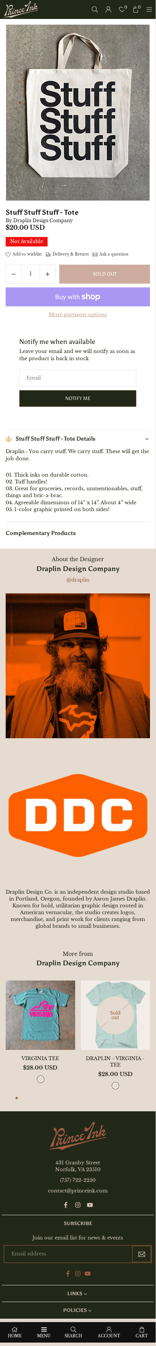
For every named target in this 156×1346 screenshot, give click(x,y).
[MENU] (149, 9)
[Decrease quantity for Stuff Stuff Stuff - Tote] (13, 274)
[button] (16, 1099)
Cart (142, 1335)
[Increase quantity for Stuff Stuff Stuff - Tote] (47, 274)
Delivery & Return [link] (71, 254)
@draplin (78, 580)
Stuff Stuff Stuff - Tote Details (55, 438)
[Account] (108, 9)
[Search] (95, 9)
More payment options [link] (78, 314)
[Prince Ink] (21, 9)
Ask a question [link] (113, 254)
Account (109, 1335)
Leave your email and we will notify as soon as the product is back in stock (77, 354)
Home (15, 1335)
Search (73, 1335)
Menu (44, 1335)
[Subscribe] (141, 1254)
